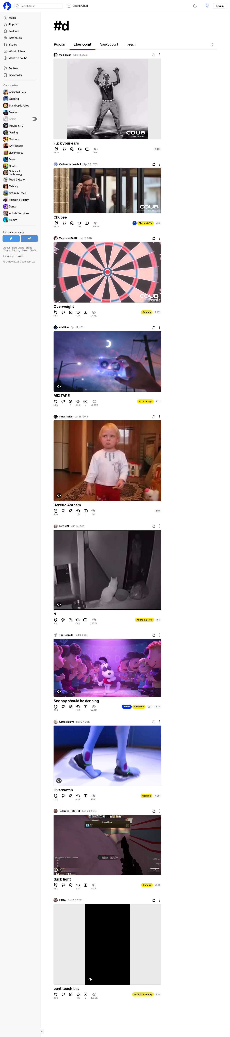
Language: (13, 256)
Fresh (131, 44)
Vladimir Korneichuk (70, 164)
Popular (13, 24)
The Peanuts (66, 635)
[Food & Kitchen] (20, 179)
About (6, 247)
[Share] (154, 55)
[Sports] (20, 166)
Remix (126, 706)
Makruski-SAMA (68, 238)
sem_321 (64, 526)
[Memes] (20, 220)
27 (157, 312)
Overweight (64, 306)
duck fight (62, 879)
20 (157, 795)
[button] (213, 44)
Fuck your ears (66, 143)
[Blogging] (20, 98)
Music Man (65, 55)
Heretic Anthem (67, 505)
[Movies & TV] (20, 125)
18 (157, 885)
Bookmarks (15, 75)
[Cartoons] (20, 139)
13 (157, 706)
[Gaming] (20, 132)
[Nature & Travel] (20, 193)
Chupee (60, 217)
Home (12, 17)
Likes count (82, 44)
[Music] (20, 159)
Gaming (146, 312)
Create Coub (80, 5)
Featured (14, 31)
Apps (21, 247)
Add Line (64, 327)
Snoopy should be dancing (76, 701)
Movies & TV (145, 223)
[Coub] (7, 6)
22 (157, 149)
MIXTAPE (62, 395)
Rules (25, 250)
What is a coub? (18, 58)
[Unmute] (59, 386)
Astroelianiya (66, 722)
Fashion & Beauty (143, 994)
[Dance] (20, 206)
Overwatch (63, 790)
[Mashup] (20, 112)
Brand (29, 247)
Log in (219, 6)
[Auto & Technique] (20, 213)
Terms (6, 250)
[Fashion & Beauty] (20, 199)
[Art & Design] (20, 146)
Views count (109, 44)
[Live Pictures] (20, 152)
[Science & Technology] (20, 172)
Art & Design (145, 401)
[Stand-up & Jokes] (20, 105)
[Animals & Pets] (20, 92)
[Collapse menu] (42, 1031)
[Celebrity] (20, 186)
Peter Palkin (65, 416)
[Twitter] (11, 238)
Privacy (16, 250)
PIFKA (62, 900)
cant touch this (66, 988)
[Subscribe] (34, 119)
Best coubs (15, 38)
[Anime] (20, 119)
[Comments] (72, 149)
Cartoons (139, 706)
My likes (13, 68)
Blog (14, 247)
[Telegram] (29, 238)
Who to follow (17, 51)
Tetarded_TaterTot (69, 811)
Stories (13, 44)
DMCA (33, 250)
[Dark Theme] (195, 6)
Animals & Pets (144, 620)
